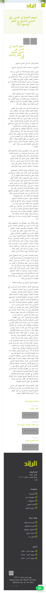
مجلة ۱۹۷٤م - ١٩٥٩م (28, 552)
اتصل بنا (32, 537)
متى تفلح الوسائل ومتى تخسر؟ (28, 425)
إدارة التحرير (31, 505)
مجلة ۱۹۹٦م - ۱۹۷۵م (28, 555)
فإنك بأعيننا (34, 409)
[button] (40, 588)
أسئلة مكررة (30, 534)
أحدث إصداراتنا (29, 523)
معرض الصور (30, 508)
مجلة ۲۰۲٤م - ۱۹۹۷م (28, 559)
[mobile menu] (43, 5)
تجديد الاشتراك (30, 526)
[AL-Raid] (31, 6)
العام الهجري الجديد (32, 441)
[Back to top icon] (11, 573)
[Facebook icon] (16, 587)
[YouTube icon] (12, 587)
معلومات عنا (30, 498)
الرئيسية (32, 494)
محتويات (31, 501)
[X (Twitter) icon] (14, 587)
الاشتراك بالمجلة (29, 530)
